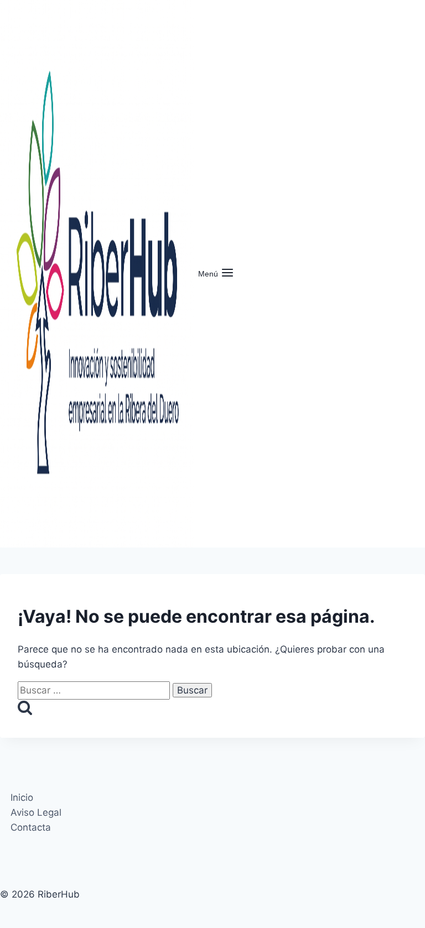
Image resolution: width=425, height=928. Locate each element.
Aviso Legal (36, 812)
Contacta (31, 827)
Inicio (22, 797)
